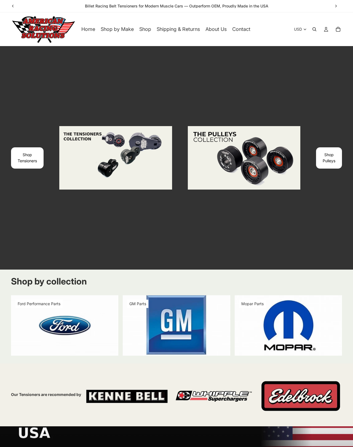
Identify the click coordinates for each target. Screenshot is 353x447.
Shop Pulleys (329, 157)
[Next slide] (336, 6)
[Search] (314, 29)
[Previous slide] (13, 6)
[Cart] (338, 29)
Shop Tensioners (27, 157)
